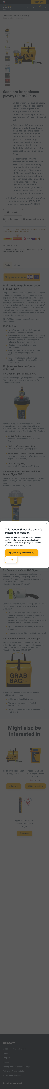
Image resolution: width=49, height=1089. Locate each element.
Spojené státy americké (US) (21, 552)
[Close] (47, 523)
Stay (11, 559)
